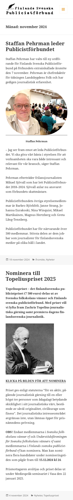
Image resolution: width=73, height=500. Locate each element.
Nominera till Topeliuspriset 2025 (31, 276)
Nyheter (50, 259)
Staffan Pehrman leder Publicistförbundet (35, 46)
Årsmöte (40, 259)
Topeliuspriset (51, 495)
